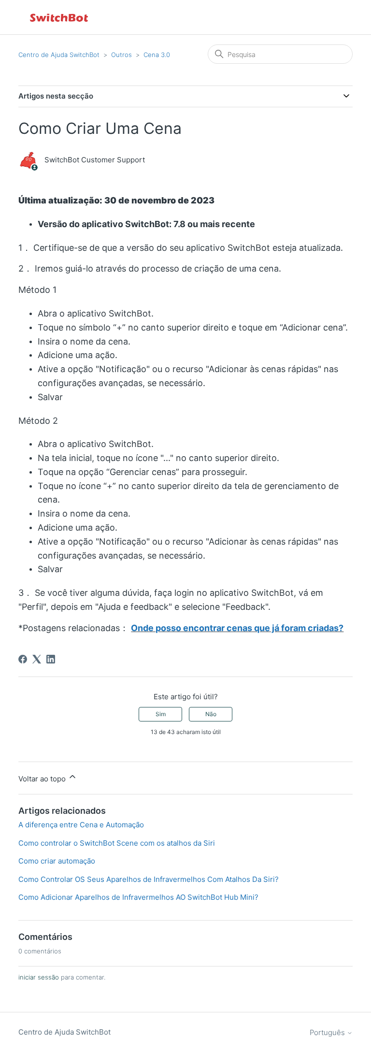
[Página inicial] (59, 17)
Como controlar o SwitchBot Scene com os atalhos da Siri (116, 843)
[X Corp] (36, 659)
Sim (161, 714)
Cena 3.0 (156, 54)
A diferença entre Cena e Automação (81, 824)
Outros (121, 54)
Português (328, 1032)
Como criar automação (56, 860)
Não (210, 714)
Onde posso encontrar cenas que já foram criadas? (237, 628)
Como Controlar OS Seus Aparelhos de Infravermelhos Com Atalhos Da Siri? (148, 879)
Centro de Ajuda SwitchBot (59, 54)
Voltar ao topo (43, 778)
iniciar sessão (38, 977)
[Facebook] (22, 659)
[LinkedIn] (50, 659)
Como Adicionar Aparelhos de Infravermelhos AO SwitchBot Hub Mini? (138, 897)
